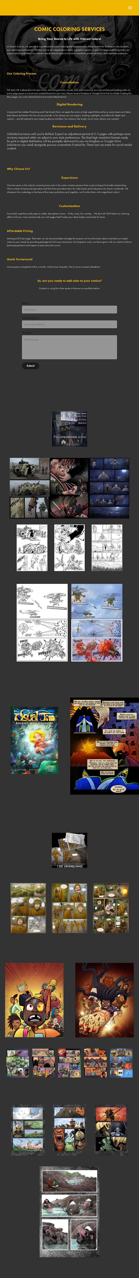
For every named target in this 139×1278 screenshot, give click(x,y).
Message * (27, 332)
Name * (26, 303)
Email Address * (30, 318)
